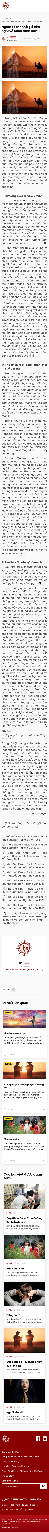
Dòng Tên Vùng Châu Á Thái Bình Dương (20, 1456)
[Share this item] (44, 1054)
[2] (9, 333)
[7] (3, 888)
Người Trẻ (34, 1505)
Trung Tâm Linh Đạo (11, 1461)
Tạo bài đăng (36, 1499)
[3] (32, 355)
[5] (3, 872)
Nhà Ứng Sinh (8, 1476)
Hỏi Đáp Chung (26, 1509)
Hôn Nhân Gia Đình (10, 1509)
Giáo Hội (5, 1505)
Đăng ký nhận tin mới (11, 1481)
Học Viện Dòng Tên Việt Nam (15, 1466)
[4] (3, 864)
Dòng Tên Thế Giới (10, 1452)
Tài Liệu (25, 1505)
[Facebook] (38, 1438)
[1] (3, 836)
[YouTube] (45, 1438)
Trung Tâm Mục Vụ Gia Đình (15, 1471)
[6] (39, 583)
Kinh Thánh (15, 1505)
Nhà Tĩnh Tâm (36, 1471)
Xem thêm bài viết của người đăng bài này (24, 969)
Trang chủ (5, 18)
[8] (3, 650)
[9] (3, 905)
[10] (32, 772)
